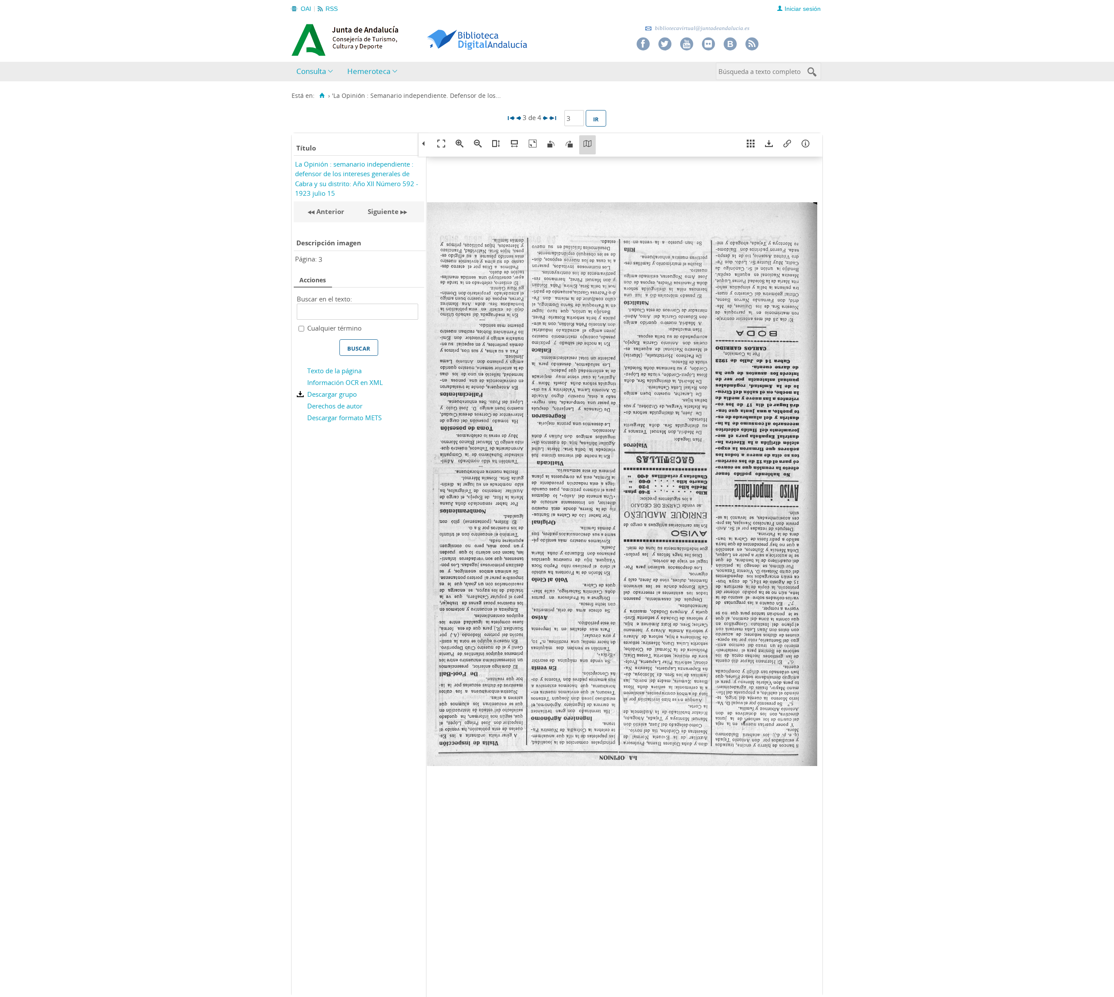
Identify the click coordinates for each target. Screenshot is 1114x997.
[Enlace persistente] (787, 144)
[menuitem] (316, 71)
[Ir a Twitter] (664, 43)
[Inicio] (321, 96)
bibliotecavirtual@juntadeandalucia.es (701, 28)
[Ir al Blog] (730, 43)
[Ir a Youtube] (686, 43)
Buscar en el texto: (324, 298)
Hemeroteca (368, 71)
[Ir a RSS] (751, 43)
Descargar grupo (332, 394)
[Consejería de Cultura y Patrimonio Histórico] (379, 38)
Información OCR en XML (345, 382)
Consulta (311, 71)
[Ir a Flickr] (708, 43)
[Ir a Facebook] (643, 43)
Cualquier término (334, 328)
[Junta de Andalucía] (311, 37)
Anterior (329, 211)
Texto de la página (334, 370)
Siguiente (383, 211)
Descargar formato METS (344, 417)
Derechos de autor (334, 405)
